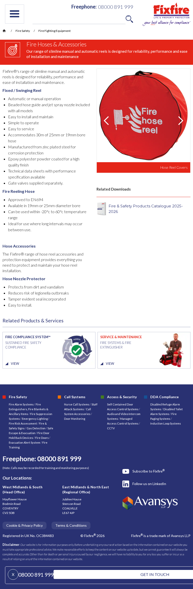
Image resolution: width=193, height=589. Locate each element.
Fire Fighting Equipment (54, 31)
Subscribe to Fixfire (148, 471)
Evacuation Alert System (24, 442)
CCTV (111, 428)
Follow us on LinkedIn (149, 484)
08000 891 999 (36, 574)
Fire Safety (23, 31)
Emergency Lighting (35, 418)
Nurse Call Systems (77, 404)
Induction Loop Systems (165, 423)
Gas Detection (36, 428)
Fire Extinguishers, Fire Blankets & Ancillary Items (28, 409)
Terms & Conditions (71, 525)
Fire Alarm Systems (21, 404)
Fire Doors (42, 437)
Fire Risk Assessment (23, 423)
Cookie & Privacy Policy (24, 525)
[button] (14, 14)
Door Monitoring (74, 418)
